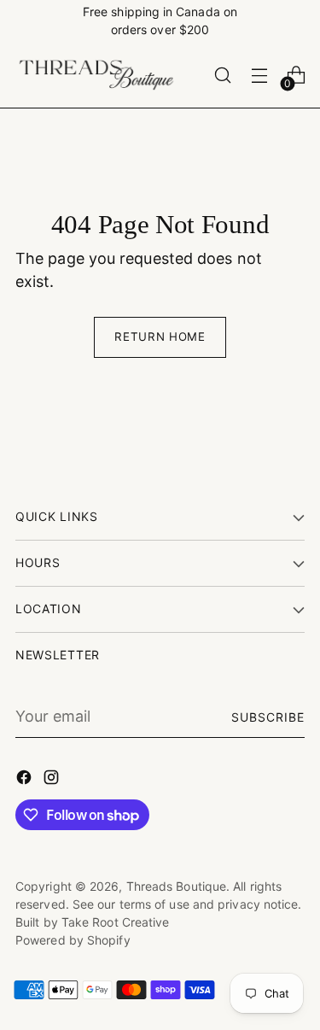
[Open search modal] (222, 75)
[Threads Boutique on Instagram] (53, 780)
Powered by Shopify (73, 940)
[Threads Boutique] (96, 75)
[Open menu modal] (258, 75)
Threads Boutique (176, 886)
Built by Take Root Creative (92, 922)
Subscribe (268, 717)
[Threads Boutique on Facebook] (25, 780)
